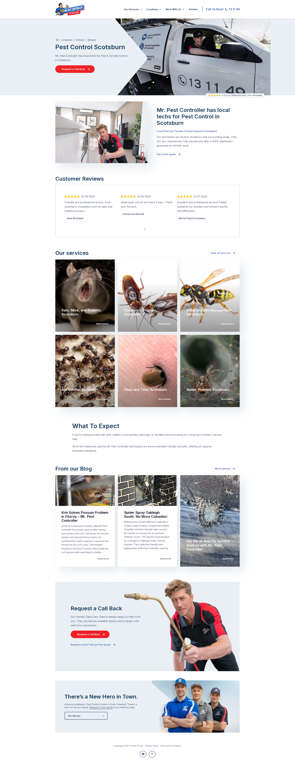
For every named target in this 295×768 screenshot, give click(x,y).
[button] (150, 229)
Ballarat (92, 40)
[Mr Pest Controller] (69, 14)
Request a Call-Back (73, 69)
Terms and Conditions (170, 745)
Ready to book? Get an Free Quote (91, 644)
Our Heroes (74, 716)
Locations (152, 9)
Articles (193, 9)
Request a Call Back (88, 634)
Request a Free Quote (101, 707)
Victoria (80, 40)
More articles (222, 468)
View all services (220, 252)
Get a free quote (166, 154)
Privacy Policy (152, 745)
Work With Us (173, 9)
